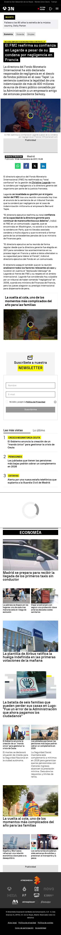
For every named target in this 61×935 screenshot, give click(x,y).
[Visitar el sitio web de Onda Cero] (37, 895)
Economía (30, 532)
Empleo (31, 34)
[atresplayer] (50, 8)
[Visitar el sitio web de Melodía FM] (15, 902)
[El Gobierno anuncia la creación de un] (16, 732)
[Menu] (57, 8)
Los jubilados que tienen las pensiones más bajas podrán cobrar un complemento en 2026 (32, 463)
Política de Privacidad (35, 402)
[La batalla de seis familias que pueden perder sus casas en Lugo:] (30, 684)
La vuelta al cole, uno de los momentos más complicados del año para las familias (28, 301)
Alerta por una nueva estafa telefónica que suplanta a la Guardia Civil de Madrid (32, 481)
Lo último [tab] (39, 430)
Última (42, 9)
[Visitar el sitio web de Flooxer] (46, 902)
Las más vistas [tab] (13, 430)
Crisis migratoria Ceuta (24, 437)
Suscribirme (30, 409)
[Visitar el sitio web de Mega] (12, 895)
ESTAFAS (13, 475)
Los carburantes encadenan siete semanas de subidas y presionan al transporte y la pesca (43, 854)
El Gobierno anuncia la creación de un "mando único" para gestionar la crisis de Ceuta (31, 444)
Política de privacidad (27, 923)
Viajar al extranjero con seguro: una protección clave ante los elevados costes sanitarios (44, 608)
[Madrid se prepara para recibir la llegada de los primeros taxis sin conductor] (30, 554)
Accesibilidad (40, 928)
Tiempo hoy (55, 2)
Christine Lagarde (41, 182)
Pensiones (15, 456)
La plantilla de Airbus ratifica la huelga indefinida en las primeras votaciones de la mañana (29, 657)
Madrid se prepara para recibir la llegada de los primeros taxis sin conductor (29, 576)
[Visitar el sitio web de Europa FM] (49, 895)
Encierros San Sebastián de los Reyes (18, 2)
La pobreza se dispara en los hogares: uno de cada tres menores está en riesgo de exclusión (15, 608)
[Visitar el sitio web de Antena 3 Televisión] (12, 889)
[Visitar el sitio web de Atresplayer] (30, 902)
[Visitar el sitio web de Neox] (37, 889)
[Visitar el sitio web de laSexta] (24, 889)
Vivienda (20, 34)
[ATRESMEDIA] (30, 880)
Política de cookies (45, 923)
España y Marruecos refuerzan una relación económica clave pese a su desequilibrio (15, 854)
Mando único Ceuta (42, 2)
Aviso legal (12, 923)
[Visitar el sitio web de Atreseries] (24, 895)
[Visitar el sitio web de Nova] (49, 889)
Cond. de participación (24, 928)
